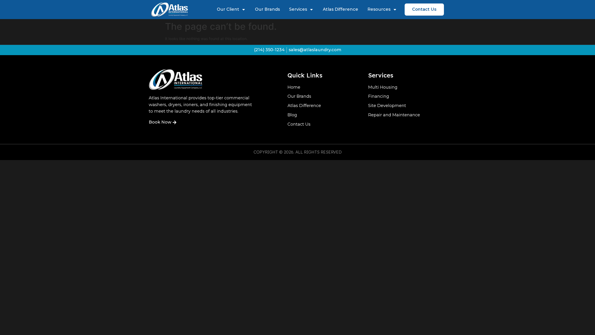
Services (298, 9)
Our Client (228, 9)
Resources (378, 9)
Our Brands (267, 9)
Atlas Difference (340, 9)
